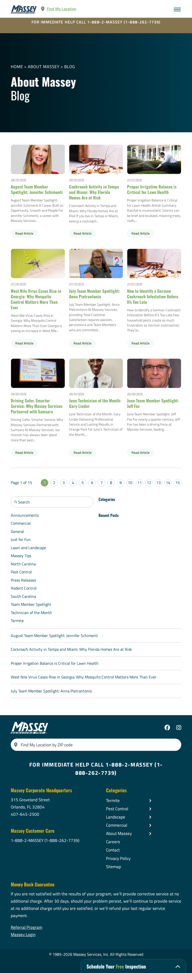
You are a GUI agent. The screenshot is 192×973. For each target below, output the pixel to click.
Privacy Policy (118, 858)
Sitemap (113, 866)
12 (149, 483)
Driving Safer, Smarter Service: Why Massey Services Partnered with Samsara (36, 406)
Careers (113, 841)
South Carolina (23, 596)
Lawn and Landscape (28, 548)
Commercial (21, 523)
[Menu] (177, 9)
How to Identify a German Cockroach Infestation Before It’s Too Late (152, 296)
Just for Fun (21, 539)
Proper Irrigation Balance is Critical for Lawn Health (151, 189)
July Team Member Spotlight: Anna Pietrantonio (94, 294)
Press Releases (23, 580)
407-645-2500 (25, 814)
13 (158, 483)
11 (139, 483)
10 (130, 483)
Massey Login (23, 934)
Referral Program (26, 927)
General (17, 531)
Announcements (25, 515)
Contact (113, 850)
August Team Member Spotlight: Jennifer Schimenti (37, 189)
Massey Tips (21, 556)
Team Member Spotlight (31, 604)
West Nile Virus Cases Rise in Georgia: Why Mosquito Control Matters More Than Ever (36, 299)
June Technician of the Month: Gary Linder (95, 403)
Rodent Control (23, 588)
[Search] (16, 745)
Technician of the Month (31, 613)
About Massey (44, 67)
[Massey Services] (24, 9)
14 (168, 483)
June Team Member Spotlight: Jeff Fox (153, 403)
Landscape (115, 817)
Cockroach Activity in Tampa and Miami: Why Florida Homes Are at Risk (94, 192)
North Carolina (23, 564)
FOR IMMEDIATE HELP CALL (96, 22)
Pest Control (21, 572)
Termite (17, 621)
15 (177, 483)
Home (17, 67)
